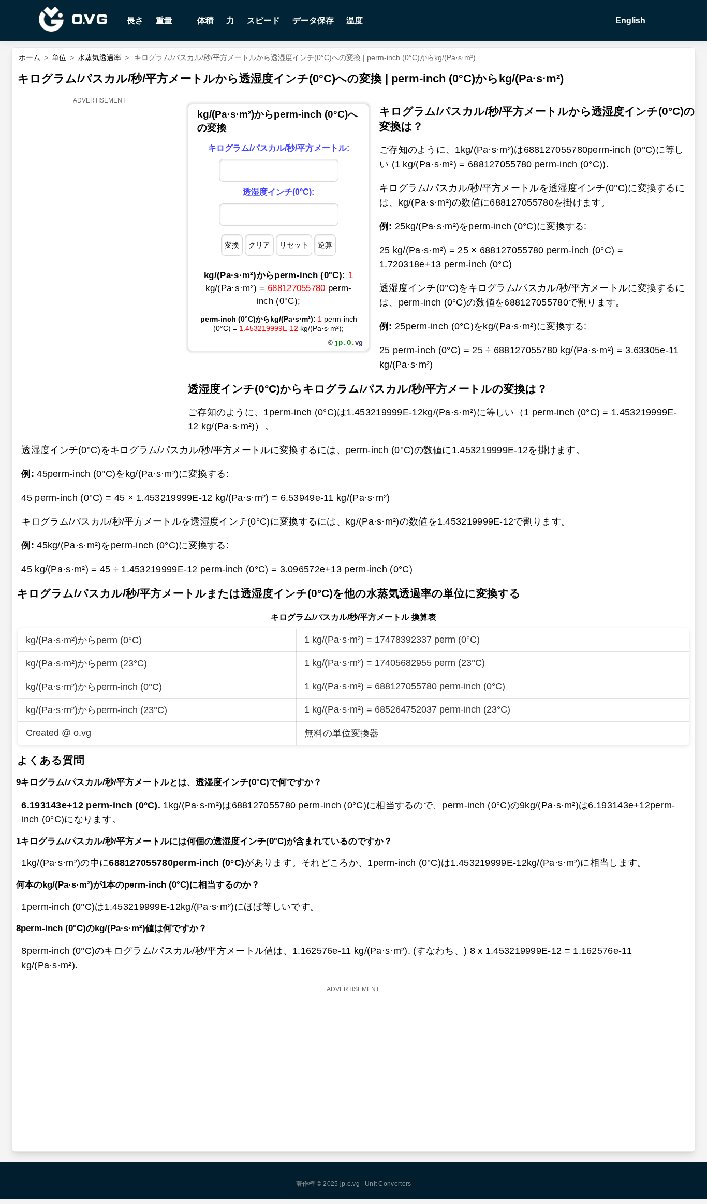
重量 (164, 20)
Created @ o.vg (58, 733)
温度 (354, 20)
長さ (135, 20)
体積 (205, 20)
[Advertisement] (100, 262)
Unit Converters (388, 1183)
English (629, 20)
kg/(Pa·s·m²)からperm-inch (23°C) (96, 710)
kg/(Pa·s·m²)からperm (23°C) (86, 663)
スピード (263, 20)
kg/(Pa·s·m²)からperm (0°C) (84, 640)
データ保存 (313, 20)
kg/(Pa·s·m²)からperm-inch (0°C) (94, 686)
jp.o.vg (350, 1183)
